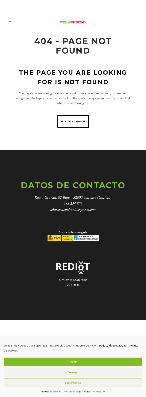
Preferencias (73, 382)
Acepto (73, 361)
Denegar (73, 372)
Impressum (98, 391)
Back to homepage (73, 121)
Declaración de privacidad (76, 391)
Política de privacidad (113, 345)
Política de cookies (51, 391)
